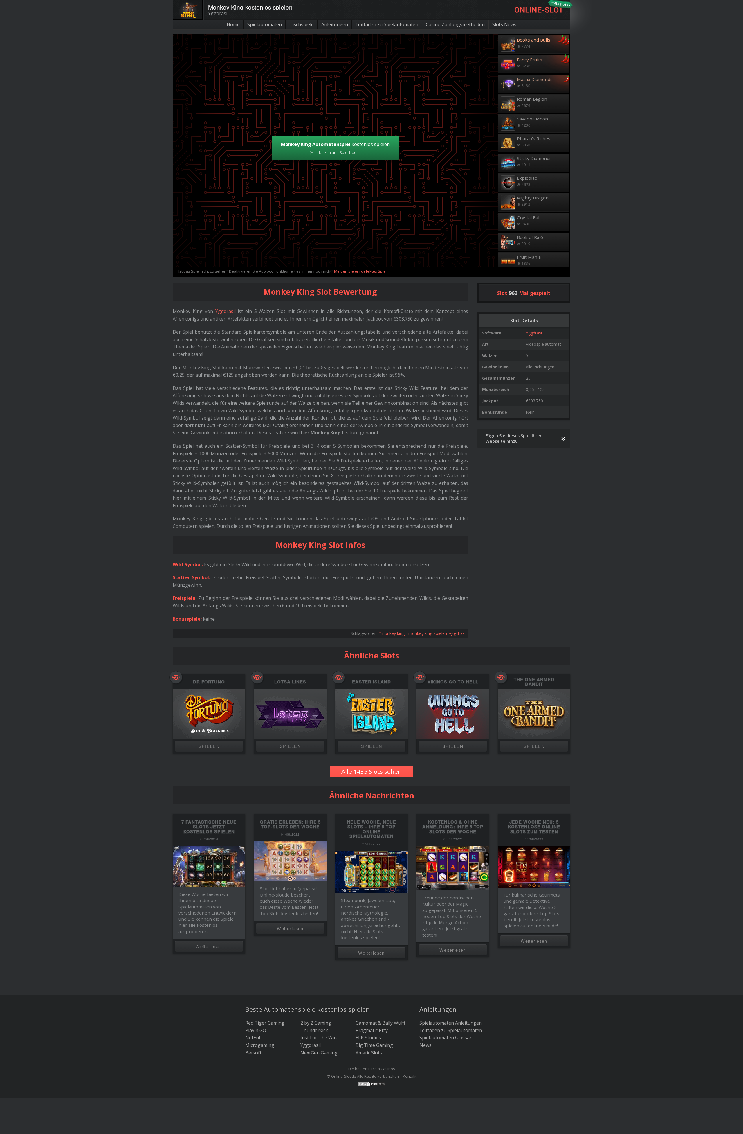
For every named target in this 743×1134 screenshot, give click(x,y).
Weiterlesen (209, 946)
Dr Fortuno (209, 681)
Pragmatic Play (372, 1030)
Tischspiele (301, 24)
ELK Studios (368, 1037)
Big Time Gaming (374, 1045)
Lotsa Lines (290, 681)
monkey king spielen (427, 633)
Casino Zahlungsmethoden (455, 24)
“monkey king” (392, 633)
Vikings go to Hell (453, 681)
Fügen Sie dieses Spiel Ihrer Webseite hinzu (514, 438)
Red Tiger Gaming (264, 1023)
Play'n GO (255, 1030)
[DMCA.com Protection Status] (371, 1083)
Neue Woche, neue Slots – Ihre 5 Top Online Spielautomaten (371, 829)
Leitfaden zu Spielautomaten (387, 24)
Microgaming (259, 1045)
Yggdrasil (534, 333)
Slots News (504, 24)
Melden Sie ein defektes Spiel (360, 271)
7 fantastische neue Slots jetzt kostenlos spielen (209, 827)
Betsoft (253, 1053)
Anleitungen (334, 24)
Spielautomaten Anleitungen (450, 1023)
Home (233, 24)
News (425, 1045)
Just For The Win (318, 1037)
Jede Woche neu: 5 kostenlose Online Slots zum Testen (534, 827)
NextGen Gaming (319, 1053)
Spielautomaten (264, 24)
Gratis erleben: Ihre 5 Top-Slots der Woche (290, 824)
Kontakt (409, 1076)
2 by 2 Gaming (315, 1023)
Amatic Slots (369, 1053)
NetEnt (253, 1037)
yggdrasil (457, 633)
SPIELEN (209, 746)
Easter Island (371, 681)
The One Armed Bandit (534, 682)
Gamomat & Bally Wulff (380, 1023)
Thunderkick (314, 1030)
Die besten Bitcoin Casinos (371, 1068)
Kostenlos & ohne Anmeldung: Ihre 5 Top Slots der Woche (453, 827)
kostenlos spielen (335, 148)
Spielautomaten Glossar (445, 1037)
